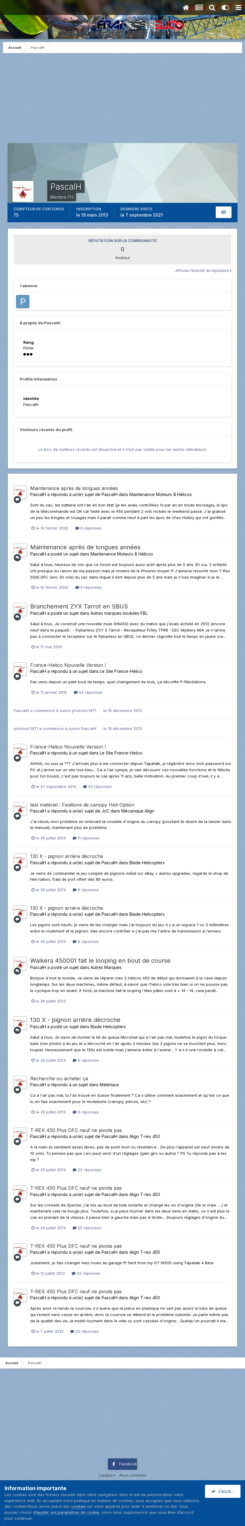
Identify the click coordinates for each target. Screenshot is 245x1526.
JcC (105, 810)
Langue (106, 1475)
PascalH (38, 494)
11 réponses (87, 838)
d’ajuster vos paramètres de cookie (66, 1512)
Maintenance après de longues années (74, 488)
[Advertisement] (122, 101)
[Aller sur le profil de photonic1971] (22, 301)
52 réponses (90, 692)
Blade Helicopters (147, 862)
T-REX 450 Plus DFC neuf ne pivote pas (76, 1130)
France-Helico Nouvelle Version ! (68, 665)
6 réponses (90, 528)
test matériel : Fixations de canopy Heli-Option (82, 805)
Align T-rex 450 (144, 1136)
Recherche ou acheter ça (59, 1078)
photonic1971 (84, 710)
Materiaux (109, 1084)
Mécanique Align (137, 810)
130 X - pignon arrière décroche (66, 856)
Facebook (128, 1464)
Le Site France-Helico (121, 671)
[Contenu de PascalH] (224, 212)
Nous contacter (133, 1475)
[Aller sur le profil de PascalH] (20, 492)
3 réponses (87, 1112)
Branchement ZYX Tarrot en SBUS (79, 606)
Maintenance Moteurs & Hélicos (160, 494)
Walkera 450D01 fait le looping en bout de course (100, 960)
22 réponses (88, 1169)
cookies (78, 1506)
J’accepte (226, 1491)
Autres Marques (106, 967)
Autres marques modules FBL (119, 613)
